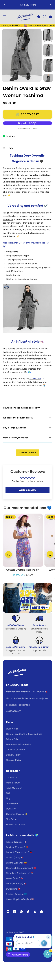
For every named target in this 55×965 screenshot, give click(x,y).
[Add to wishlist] (39, 517)
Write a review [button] (27, 489)
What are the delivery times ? (18, 417)
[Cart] (50, 16)
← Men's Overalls (27, 452)
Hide (10, 148)
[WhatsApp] (41, 911)
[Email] (34, 911)
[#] (27, 598)
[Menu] (5, 16)
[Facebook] (14, 911)
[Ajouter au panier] (8, 554)
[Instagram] (8, 911)
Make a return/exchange (15, 437)
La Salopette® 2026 (15, 932)
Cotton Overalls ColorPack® (23, 569)
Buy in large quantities (14, 427)
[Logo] (25, 17)
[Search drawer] (39, 16)
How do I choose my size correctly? (21, 407)
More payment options (27, 128)
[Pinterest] (21, 911)
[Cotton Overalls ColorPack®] (23, 540)
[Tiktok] (28, 911)
